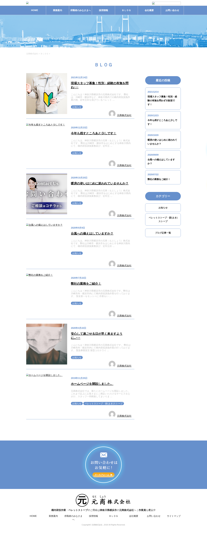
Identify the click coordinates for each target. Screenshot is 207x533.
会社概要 (149, 10)
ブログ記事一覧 (163, 232)
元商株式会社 (124, 115)
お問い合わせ (172, 10)
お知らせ (76, 107)
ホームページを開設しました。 (92, 383)
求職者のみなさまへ (80, 10)
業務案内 (57, 10)
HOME (34, 10)
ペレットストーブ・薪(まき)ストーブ (104, 403)
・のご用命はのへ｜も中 (103, 510)
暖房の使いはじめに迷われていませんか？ (100, 183)
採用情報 (103, 10)
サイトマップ (174, 516)
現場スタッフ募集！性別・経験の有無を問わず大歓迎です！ (162, 100)
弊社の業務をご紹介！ (86, 283)
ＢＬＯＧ (126, 10)
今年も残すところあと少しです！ (93, 133)
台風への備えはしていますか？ (92, 233)
